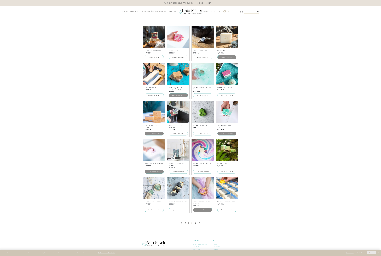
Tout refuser (360, 253)
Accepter (372, 253)
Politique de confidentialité (106, 253)
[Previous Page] (181, 223)
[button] (241, 11)
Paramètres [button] (350, 253)
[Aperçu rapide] (154, 37)
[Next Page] (200, 223)
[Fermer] (378, 252)
